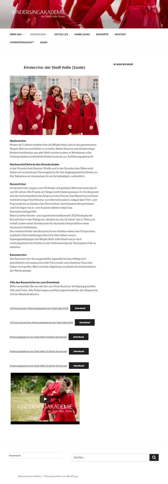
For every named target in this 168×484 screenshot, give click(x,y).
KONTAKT (120, 34)
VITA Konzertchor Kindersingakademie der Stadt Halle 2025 (39, 308)
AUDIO (43, 42)
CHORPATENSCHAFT (22, 42)
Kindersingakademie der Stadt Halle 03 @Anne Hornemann (38, 366)
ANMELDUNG (82, 34)
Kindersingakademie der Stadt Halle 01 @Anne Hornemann (38, 337)
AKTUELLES (61, 34)
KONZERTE (102, 34)
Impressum (15, 455)
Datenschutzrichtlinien (30, 476)
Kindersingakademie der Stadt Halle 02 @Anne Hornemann (38, 351)
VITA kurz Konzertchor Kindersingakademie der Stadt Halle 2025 (41, 322)
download (80, 308)
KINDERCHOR (38, 34)
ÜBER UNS (16, 34)
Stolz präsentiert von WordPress (61, 476)
